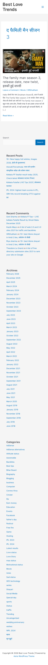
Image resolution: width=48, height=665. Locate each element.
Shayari (9, 589)
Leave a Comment (11, 90)
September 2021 (13, 381)
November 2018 (13, 414)
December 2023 (13, 299)
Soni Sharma (11, 217)
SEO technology (13, 581)
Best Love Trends (13, 7)
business (10, 482)
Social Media (11, 593)
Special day (11, 597)
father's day (11, 519)
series (8, 585)
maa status (11, 560)
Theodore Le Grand (14, 248)
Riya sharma (11, 241)
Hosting (9, 536)
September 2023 (13, 311)
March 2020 (11, 401)
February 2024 (12, 290)
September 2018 (13, 418)
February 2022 (12, 360)
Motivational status (14, 565)
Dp (7, 499)
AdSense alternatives (15, 449)
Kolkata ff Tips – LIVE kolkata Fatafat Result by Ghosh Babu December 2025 (22, 220)
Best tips (10, 466)
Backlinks (10, 462)
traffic (9, 610)
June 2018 (10, 426)
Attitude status (12, 454)
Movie (23, 90)
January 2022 (12, 364)
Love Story (11, 556)
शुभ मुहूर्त (9, 639)
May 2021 (10, 397)
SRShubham (11, 234)
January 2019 (12, 410)
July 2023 (10, 315)
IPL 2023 (10, 540)
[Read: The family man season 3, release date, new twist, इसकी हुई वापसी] (24, 61)
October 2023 (12, 307)
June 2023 (11, 319)
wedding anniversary (15, 622)
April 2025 (10, 282)
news (8, 573)
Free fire (10, 528)
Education (10, 507)
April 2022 (10, 352)
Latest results (12, 548)
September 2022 (13, 340)
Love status (11, 552)
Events (9, 511)
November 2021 (13, 373)
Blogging (10, 478)
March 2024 (11, 286)
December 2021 (13, 368)
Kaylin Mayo (11, 227)
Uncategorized (12, 618)
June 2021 (10, 393)
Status (9, 606)
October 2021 (12, 377)
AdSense (10, 445)
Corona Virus (11, 491)
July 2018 (10, 422)
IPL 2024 (10, 544)
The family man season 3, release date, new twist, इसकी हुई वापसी (22, 82)
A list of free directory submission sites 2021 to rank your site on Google (23, 251)
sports (9, 602)
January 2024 (12, 294)
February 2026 (12, 274)
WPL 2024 (10, 630)
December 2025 (13, 278)
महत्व (8, 634)
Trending (10, 614)
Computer (10, 486)
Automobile (11, 458)
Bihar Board (11, 470)
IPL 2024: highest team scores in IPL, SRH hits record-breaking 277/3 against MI (23, 194)
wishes (9, 626)
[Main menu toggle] (42, 7)
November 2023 (13, 303)
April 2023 (10, 323)
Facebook (10, 515)
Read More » (8, 115)
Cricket (9, 495)
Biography (10, 474)
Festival (9, 523)
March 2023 (11, 327)
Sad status (11, 577)
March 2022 (11, 356)
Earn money (11, 503)
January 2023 (12, 331)
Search (6, 138)
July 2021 (10, 389)
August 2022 (11, 344)
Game (8, 532)
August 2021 (11, 385)
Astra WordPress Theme (24, 656)
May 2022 (10, 348)
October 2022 (12, 336)
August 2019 (11, 405)
